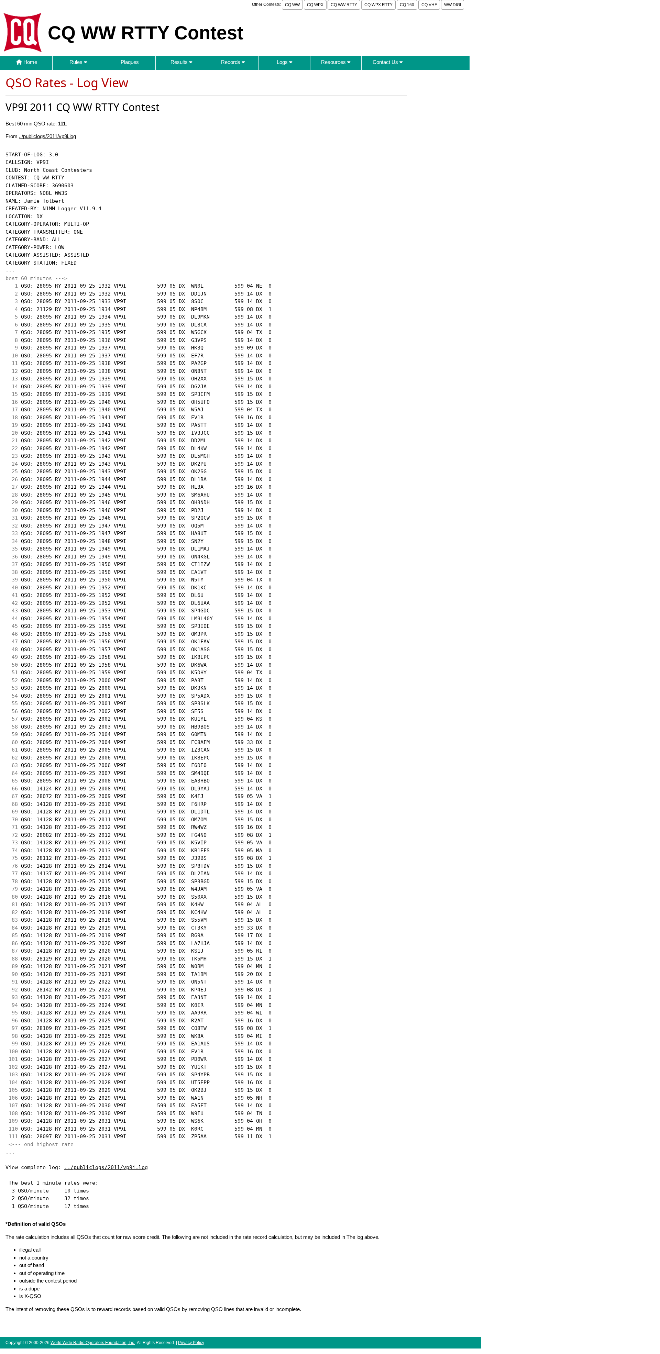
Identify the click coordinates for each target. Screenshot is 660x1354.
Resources (334, 62)
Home (29, 62)
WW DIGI (452, 4)
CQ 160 (407, 4)
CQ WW (292, 4)
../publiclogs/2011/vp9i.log (47, 136)
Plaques (130, 62)
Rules (76, 62)
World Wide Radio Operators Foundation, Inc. (93, 1342)
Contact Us (386, 62)
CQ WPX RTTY (378, 4)
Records (231, 62)
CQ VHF (429, 4)
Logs (283, 62)
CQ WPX (315, 4)
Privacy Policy (191, 1342)
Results (179, 62)
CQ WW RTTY (344, 4)
